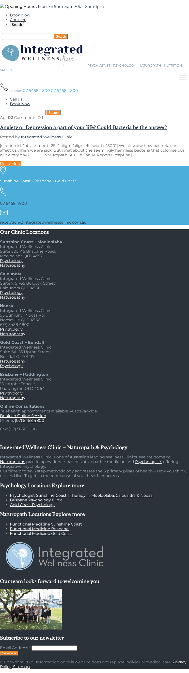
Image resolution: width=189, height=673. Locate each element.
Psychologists (148, 461)
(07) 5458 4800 (29, 420)
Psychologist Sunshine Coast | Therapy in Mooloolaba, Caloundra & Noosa (81, 495)
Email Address (15, 647)
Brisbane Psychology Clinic (36, 500)
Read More (10, 163)
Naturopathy (12, 265)
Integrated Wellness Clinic (46, 137)
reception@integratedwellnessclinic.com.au (43, 222)
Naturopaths (12, 461)
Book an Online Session (23, 415)
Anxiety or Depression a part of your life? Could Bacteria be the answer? (83, 127)
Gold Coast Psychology (32, 504)
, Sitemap (20, 666)
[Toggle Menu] (183, 77)
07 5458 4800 (64, 90)
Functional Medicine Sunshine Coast (46, 524)
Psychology (11, 260)
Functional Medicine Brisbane (39, 529)
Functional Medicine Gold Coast (41, 533)
